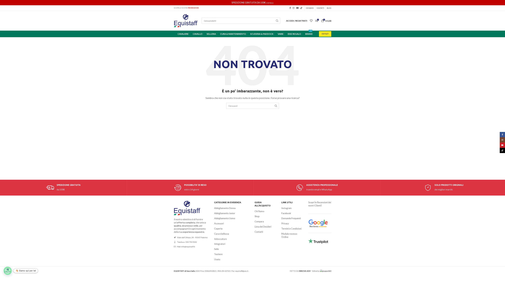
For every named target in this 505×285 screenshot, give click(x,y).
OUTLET (325, 34)
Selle (216, 249)
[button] (8, 271)
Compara (259, 221)
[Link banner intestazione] (252, 2)
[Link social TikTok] (301, 8)
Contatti (259, 231)
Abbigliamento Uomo (224, 218)
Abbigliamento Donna (225, 208)
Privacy (285, 223)
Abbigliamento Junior (224, 213)
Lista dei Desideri (263, 226)
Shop (257, 216)
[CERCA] (277, 21)
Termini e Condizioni (291, 228)
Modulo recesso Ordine (289, 235)
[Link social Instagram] (293, 8)
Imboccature (220, 239)
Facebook (286, 213)
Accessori (219, 223)
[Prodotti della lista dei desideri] (311, 20)
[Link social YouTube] (297, 8)
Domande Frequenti (291, 218)
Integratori (219, 244)
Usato (217, 259)
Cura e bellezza (221, 233)
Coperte (218, 228)
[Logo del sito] (186, 20)
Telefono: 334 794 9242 (187, 242)
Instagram (286, 208)
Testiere (218, 254)
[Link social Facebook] (290, 8)
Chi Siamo (259, 211)
